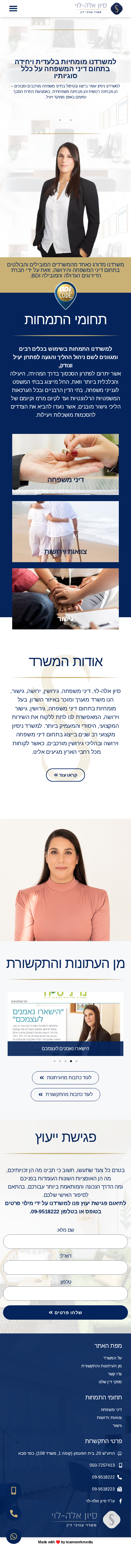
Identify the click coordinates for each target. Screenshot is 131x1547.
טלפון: (65, 1282)
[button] (13, 8)
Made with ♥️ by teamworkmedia (65, 1542)
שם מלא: (65, 1230)
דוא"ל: (65, 1256)
